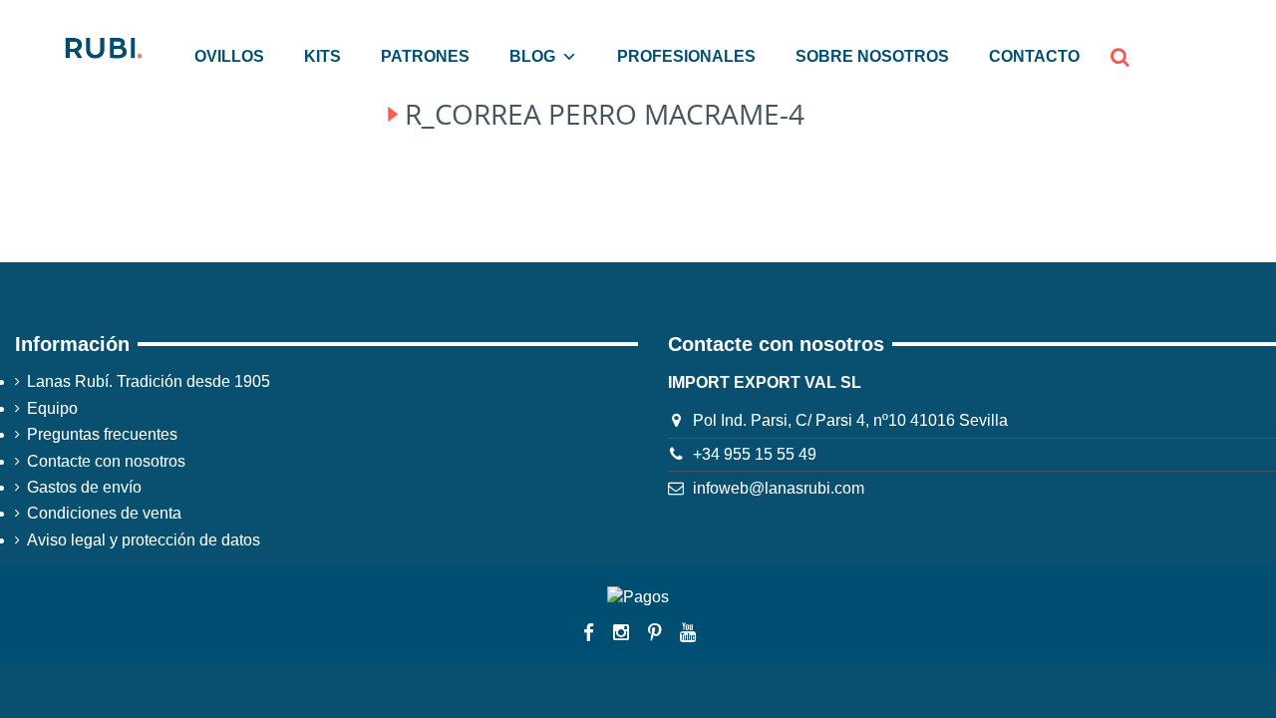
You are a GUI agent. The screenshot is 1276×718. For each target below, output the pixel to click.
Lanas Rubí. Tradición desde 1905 (148, 381)
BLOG (532, 56)
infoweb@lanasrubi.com (778, 488)
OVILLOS (229, 56)
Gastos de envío (84, 487)
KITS (322, 56)
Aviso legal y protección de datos (143, 540)
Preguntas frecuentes (102, 434)
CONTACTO (1034, 56)
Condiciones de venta (104, 513)
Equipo (52, 408)
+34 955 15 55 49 (754, 454)
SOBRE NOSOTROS (872, 56)
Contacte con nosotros (106, 461)
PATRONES (425, 56)
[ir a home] (102, 46)
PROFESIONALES (686, 56)
